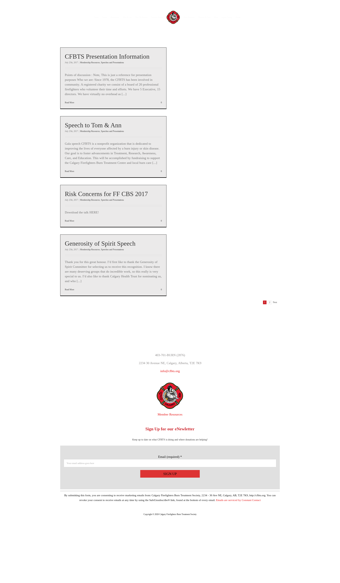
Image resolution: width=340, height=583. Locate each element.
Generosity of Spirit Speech (100, 243)
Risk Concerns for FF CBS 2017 (106, 193)
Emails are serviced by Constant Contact (238, 500)
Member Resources (170, 414)
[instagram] (179, 338)
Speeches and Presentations (112, 62)
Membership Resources (90, 62)
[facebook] (161, 338)
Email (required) (170, 457)
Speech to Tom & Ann (93, 125)
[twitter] (170, 338)
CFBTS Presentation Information (107, 56)
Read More (69, 102)
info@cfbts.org (170, 371)
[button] (242, 16)
